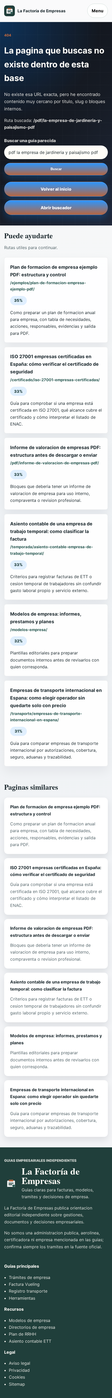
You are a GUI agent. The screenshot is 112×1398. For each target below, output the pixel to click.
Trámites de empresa (29, 1277)
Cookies (17, 1377)
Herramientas (22, 1298)
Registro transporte (28, 1291)
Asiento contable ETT (30, 1341)
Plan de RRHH (22, 1334)
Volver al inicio (56, 189)
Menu (97, 10)
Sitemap (17, 1384)
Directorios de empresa (32, 1327)
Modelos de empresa (29, 1320)
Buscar (56, 169)
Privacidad (19, 1370)
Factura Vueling (24, 1284)
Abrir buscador (56, 207)
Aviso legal (19, 1363)
